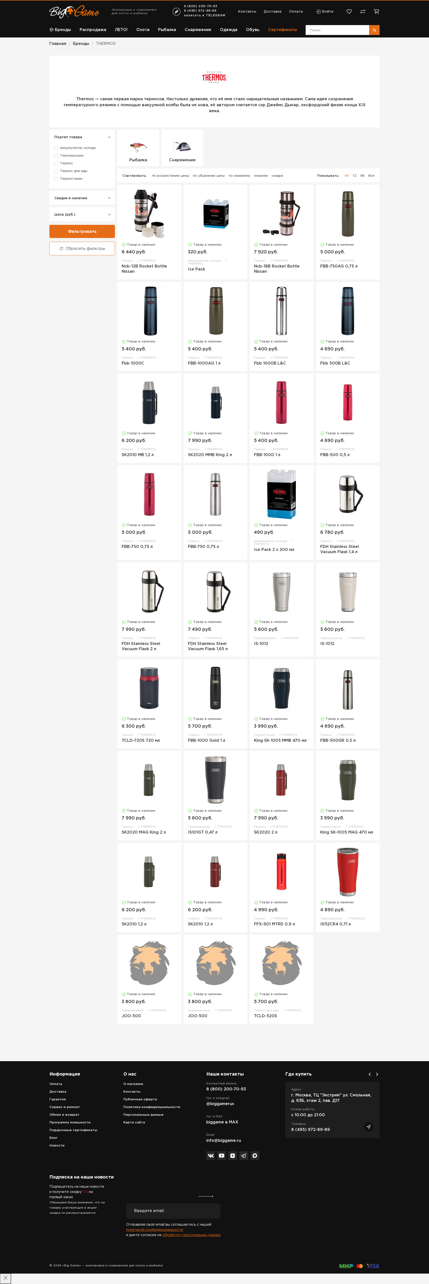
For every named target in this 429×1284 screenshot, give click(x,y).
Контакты (247, 11)
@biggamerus (220, 1104)
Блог (53, 1138)
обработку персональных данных (191, 1235)
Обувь (252, 30)
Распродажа (93, 30)
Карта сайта (134, 1122)
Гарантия (57, 1099)
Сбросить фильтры (85, 249)
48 (346, 175)
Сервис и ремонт (64, 1107)
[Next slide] (377, 1074)
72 (355, 175)
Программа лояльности (70, 1122)
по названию (239, 175)
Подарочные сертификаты (73, 1130)
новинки (261, 175)
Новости (57, 1145)
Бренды (63, 30)
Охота (142, 30)
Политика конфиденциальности (151, 1107)
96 (362, 175)
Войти (327, 11)
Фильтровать (82, 232)
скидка (277, 175)
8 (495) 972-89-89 (200, 10)
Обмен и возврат (64, 1115)
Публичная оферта (140, 1099)
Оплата (296, 11)
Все (371, 175)
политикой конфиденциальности (154, 1229)
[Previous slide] (369, 1074)
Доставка (273, 11)
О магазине (133, 1084)
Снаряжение (198, 30)
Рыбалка (167, 30)
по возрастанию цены (170, 175)
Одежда (228, 30)
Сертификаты (282, 30)
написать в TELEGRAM (204, 15)
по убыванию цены (209, 175)
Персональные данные (143, 1115)
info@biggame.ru (223, 1141)
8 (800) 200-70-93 (200, 6)
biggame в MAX (222, 1122)
